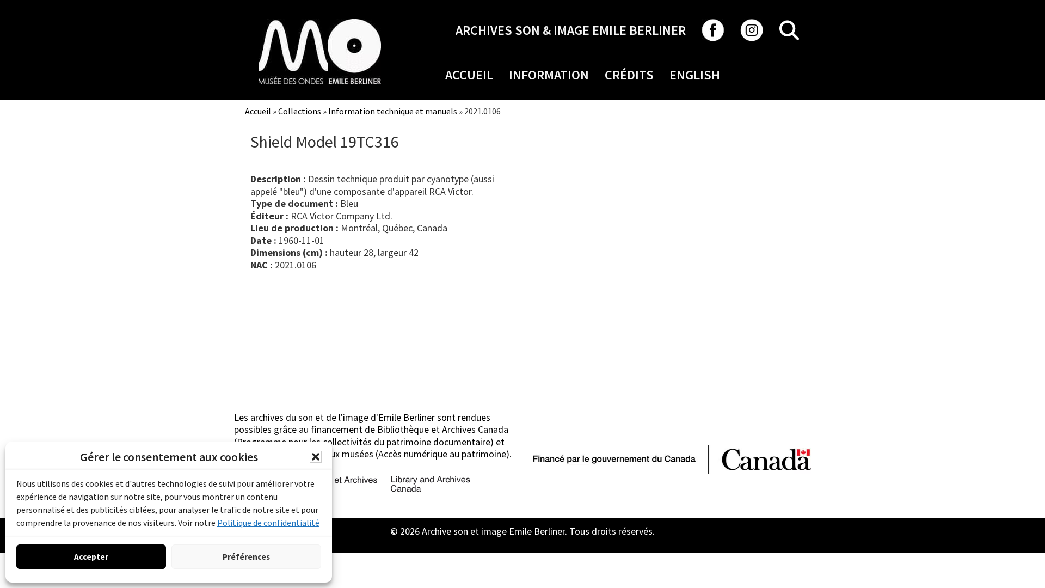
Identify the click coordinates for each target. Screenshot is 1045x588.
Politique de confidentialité (268, 522)
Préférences (246, 557)
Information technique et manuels (392, 111)
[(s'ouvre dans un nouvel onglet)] (320, 19)
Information (549, 74)
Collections (299, 111)
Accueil (469, 74)
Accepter (91, 557)
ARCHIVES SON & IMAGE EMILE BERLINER (571, 30)
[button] (315, 456)
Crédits (629, 74)
